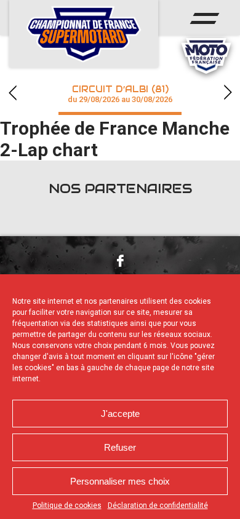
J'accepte (120, 413)
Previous (12, 92)
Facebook (120, 260)
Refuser (120, 447)
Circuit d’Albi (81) (120, 94)
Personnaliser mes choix (120, 481)
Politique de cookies (67, 505)
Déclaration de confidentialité (158, 505)
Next (227, 92)
